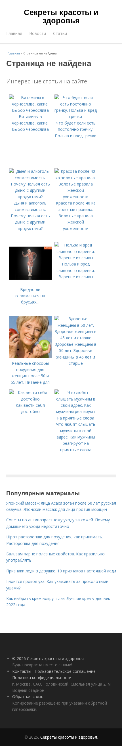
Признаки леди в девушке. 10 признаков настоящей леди (61, 571)
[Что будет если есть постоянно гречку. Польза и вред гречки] (75, 116)
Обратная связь (27, 696)
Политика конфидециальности (41, 677)
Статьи (60, 33)
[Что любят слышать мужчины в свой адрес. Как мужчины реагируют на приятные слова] (75, 418)
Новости (37, 33)
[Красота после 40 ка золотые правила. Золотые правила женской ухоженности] (75, 196)
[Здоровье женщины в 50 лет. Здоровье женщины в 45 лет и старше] (75, 337)
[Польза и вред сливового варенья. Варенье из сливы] (75, 257)
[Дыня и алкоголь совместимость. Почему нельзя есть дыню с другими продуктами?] (30, 196)
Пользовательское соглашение (65, 671)
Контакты (21, 671)
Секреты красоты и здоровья (61, 16)
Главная (14, 33)
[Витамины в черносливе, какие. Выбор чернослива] (30, 110)
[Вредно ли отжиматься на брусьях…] (30, 283)
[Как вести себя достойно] (30, 399)
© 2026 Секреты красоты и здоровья (48, 658)
